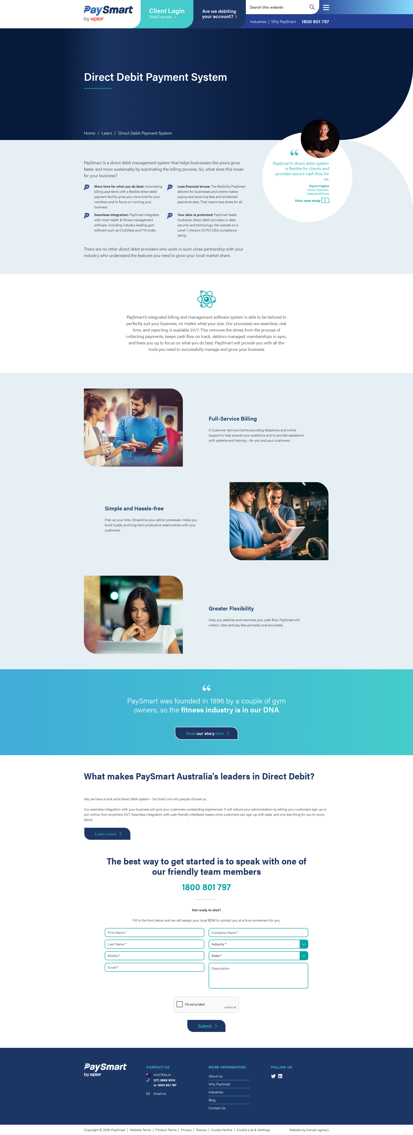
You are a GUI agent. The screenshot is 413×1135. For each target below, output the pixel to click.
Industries (216, 1091)
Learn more (105, 834)
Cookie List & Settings (253, 1129)
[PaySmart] (108, 14)
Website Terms (140, 1129)
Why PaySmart (219, 1084)
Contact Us (217, 1107)
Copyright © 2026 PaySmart (104, 1129)
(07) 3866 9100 (164, 1080)
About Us (215, 1076)
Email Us (160, 1093)
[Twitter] (273, 1076)
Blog (212, 1099)
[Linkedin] (280, 1076)
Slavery (201, 1129)
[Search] (312, 7)
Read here (205, 733)
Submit (204, 1026)
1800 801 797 (206, 886)
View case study (308, 200)
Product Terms (166, 1129)
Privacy (186, 1129)
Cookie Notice (221, 1129)
